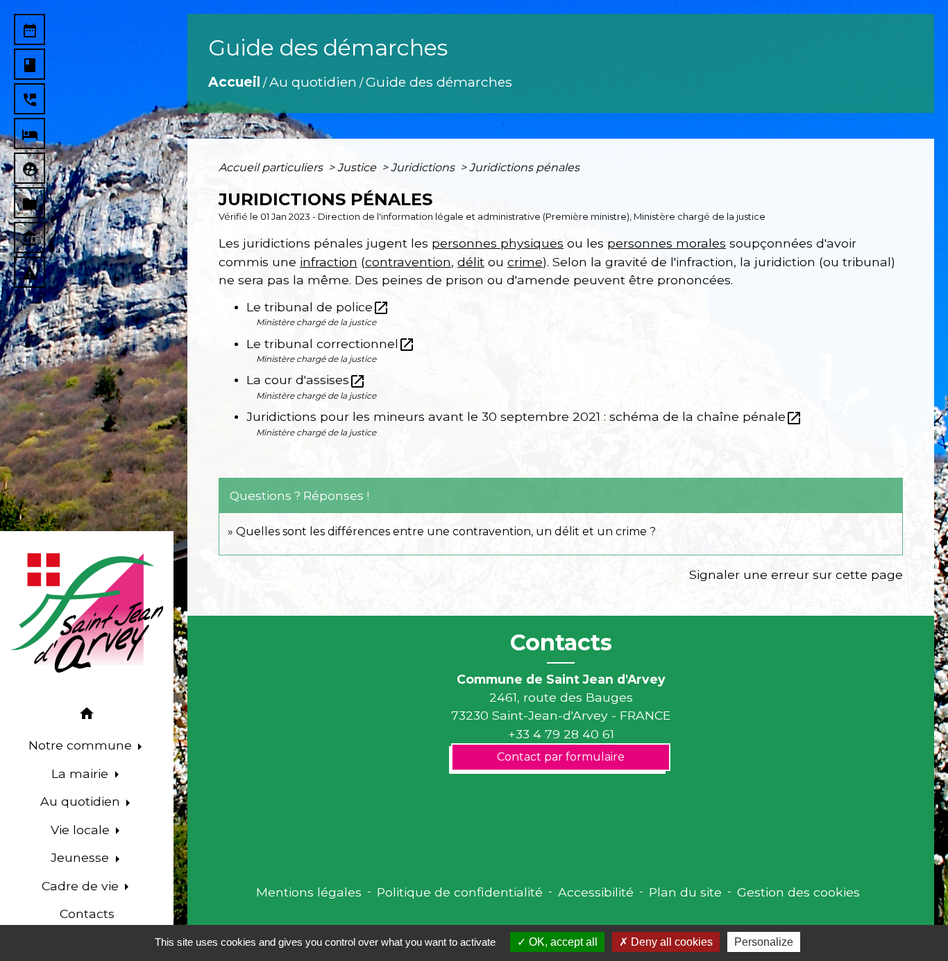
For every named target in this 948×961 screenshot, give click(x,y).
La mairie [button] (81, 773)
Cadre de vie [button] (82, 885)
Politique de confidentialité (460, 892)
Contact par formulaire (561, 756)
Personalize (763, 942)
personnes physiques (498, 243)
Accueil (234, 81)
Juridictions (424, 167)
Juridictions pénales (524, 167)
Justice (358, 167)
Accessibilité (596, 892)
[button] (86, 715)
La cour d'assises (306, 379)
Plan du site (685, 892)
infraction (328, 261)
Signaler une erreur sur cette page (796, 574)
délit (470, 261)
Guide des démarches (439, 81)
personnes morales (666, 243)
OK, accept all (562, 942)
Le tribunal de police (317, 307)
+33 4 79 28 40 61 (561, 734)
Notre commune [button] (81, 745)
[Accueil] (86, 613)
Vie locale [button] (82, 829)
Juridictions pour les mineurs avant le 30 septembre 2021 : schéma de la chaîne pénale (524, 416)
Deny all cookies (670, 942)
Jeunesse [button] (81, 857)
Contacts (561, 643)
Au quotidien (313, 81)
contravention (408, 261)
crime (525, 261)
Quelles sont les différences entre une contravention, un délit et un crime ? (446, 531)
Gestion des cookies (798, 892)
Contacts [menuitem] (87, 913)
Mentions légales (309, 892)
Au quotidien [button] (82, 801)
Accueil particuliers (272, 167)
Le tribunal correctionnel (330, 343)
